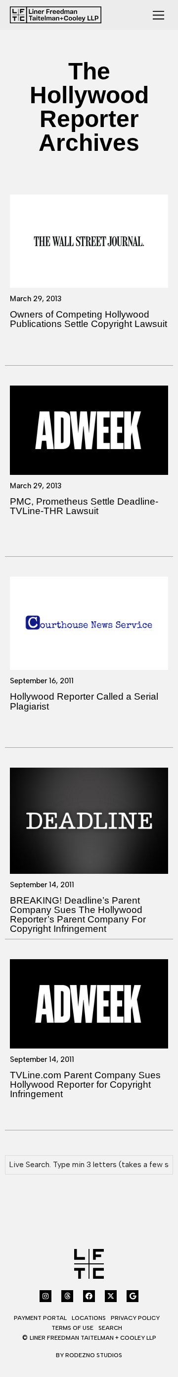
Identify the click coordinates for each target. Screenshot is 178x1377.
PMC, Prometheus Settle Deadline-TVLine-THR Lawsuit (84, 506)
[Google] (132, 1296)
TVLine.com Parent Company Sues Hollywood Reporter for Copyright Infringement (85, 1084)
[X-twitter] (111, 1296)
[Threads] (67, 1296)
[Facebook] (89, 1296)
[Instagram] (45, 1296)
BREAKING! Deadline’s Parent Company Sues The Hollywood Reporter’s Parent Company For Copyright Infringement (78, 914)
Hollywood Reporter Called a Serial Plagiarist (84, 701)
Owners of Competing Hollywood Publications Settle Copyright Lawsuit (88, 319)
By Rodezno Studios (89, 1355)
